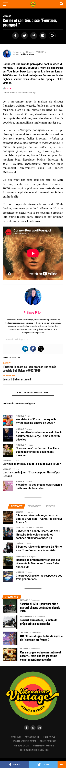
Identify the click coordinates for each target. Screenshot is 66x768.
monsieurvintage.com (17, 339)
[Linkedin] (25, 349)
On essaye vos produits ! (44, 745)
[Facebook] (33, 349)
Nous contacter (32, 736)
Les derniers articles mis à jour (34, 750)
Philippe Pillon (27, 54)
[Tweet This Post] (24, 35)
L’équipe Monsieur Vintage (24, 741)
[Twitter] (41, 349)
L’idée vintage (49, 736)
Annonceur (16, 736)
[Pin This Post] (33, 35)
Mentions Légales (21, 745)
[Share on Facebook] (14, 35)
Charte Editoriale (48, 741)
